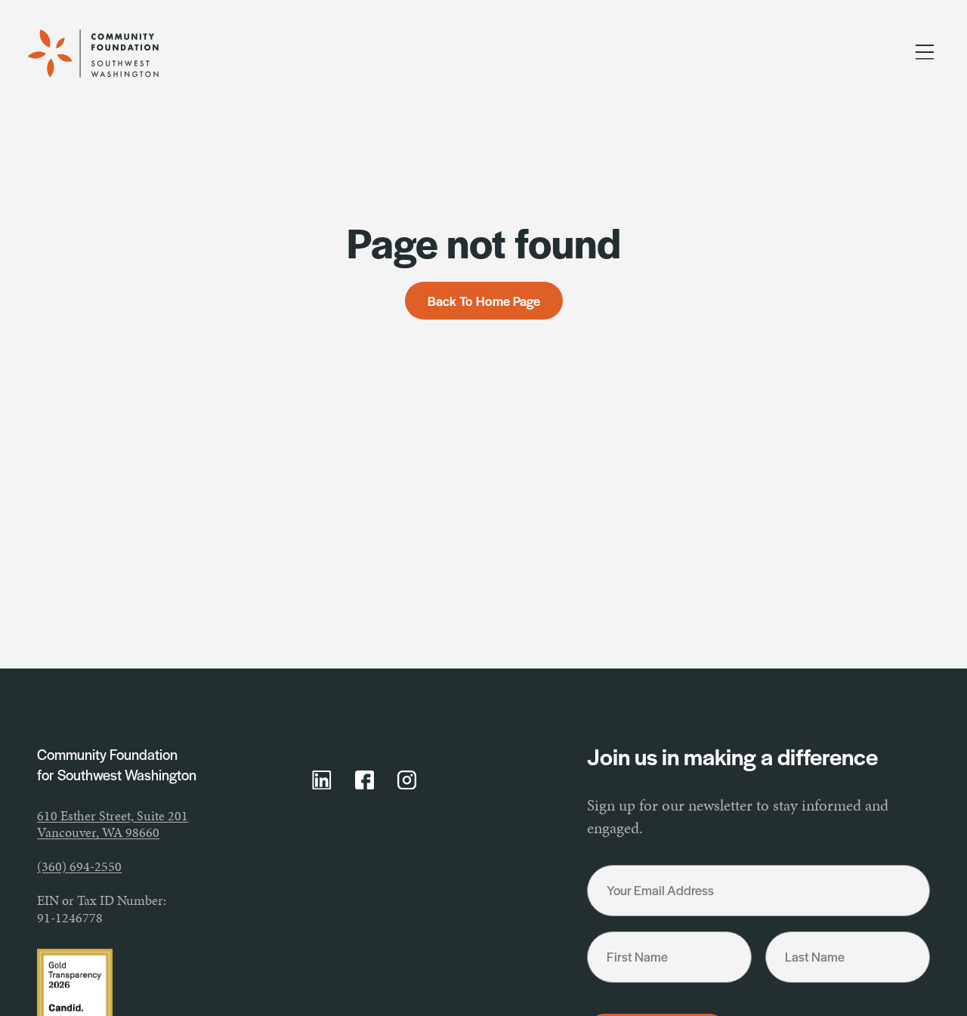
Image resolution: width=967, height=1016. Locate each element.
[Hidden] (925, 54)
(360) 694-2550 (79, 866)
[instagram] (407, 780)
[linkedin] (322, 780)
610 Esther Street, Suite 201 (112, 815)
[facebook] (365, 780)
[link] (109, 54)
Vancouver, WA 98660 (98, 832)
